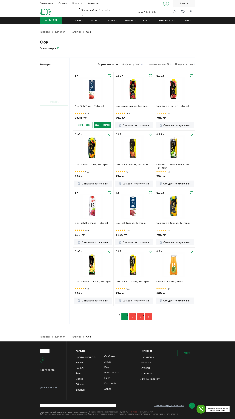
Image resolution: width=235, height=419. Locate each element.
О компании (147, 357)
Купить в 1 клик (84, 125)
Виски (79, 362)
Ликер (108, 361)
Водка (79, 378)
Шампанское (111, 372)
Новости (145, 362)
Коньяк (80, 367)
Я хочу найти (89, 10)
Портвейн (110, 383)
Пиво (107, 378)
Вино (107, 367)
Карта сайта (47, 369)
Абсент (80, 384)
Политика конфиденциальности (169, 405)
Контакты (146, 373)
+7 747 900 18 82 (147, 11)
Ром (78, 373)
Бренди (80, 389)
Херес (108, 388)
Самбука (109, 356)
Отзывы (145, 367)
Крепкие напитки (86, 357)
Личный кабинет (150, 378)
